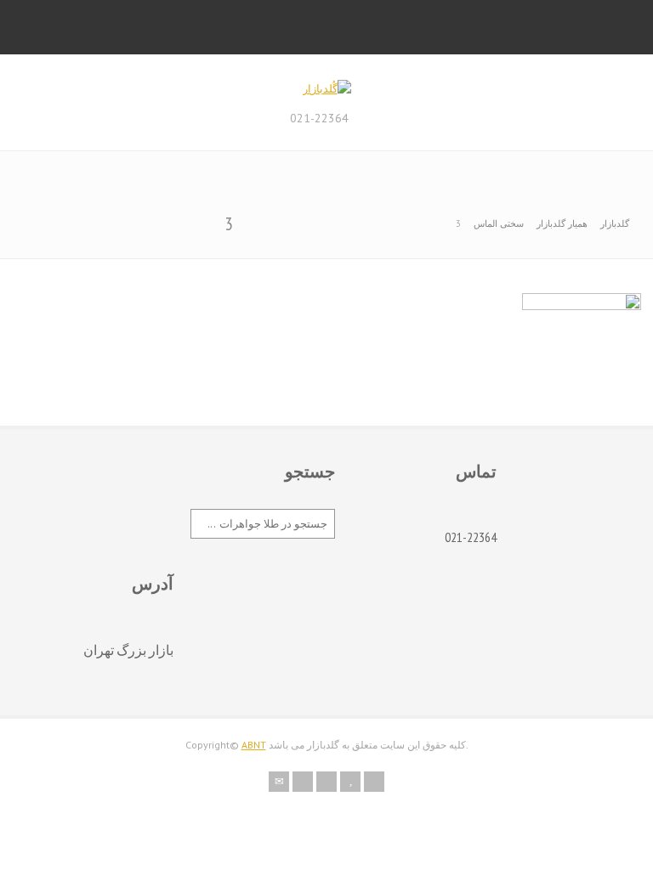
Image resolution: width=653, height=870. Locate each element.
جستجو (310, 471)
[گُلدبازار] (327, 89)
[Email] (279, 781)
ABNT (253, 744)
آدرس (152, 584)
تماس (476, 471)
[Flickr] (302, 781)
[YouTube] (350, 781)
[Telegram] (374, 781)
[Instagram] (326, 781)
